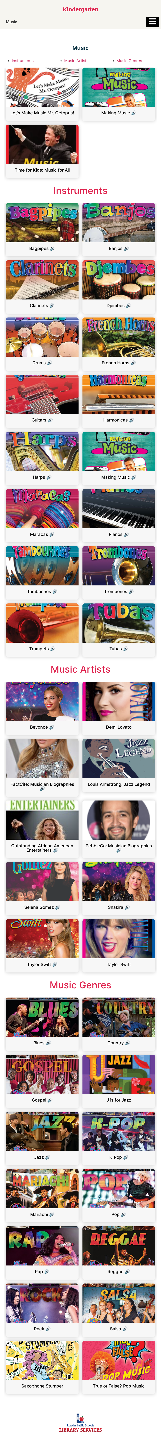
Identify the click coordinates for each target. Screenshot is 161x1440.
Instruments (23, 60)
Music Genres (129, 60)
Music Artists (76, 60)
